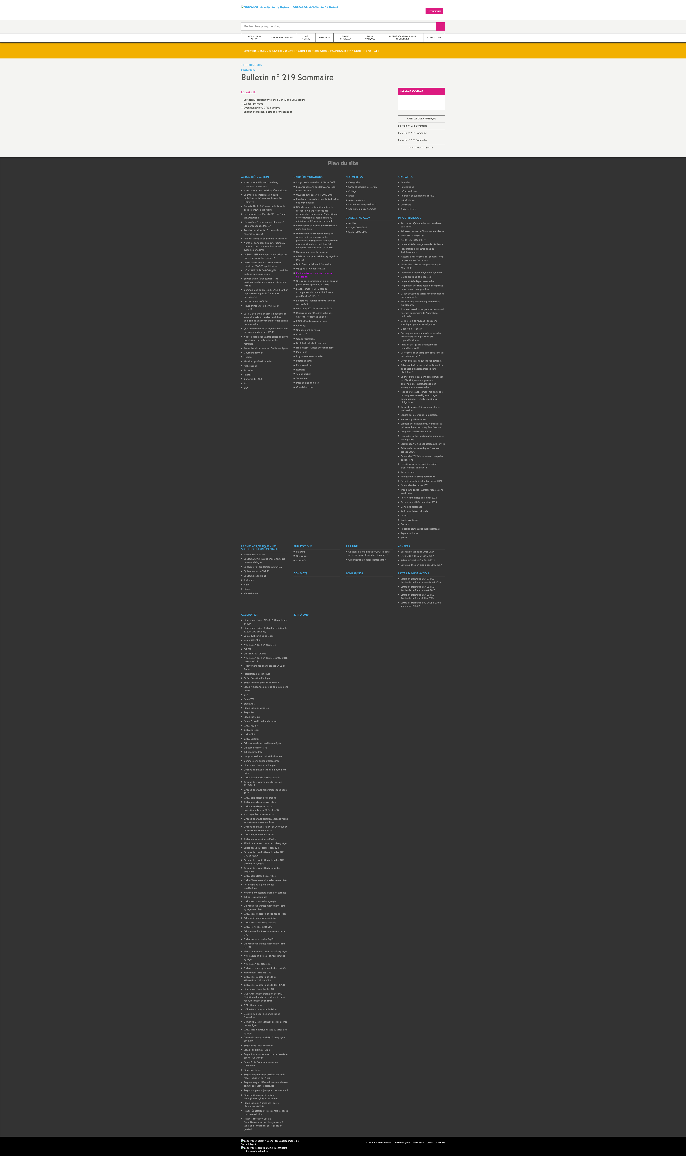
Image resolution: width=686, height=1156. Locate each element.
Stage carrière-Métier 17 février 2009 (315, 182)
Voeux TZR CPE (252, 640)
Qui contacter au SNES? (256, 571)
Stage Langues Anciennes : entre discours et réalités (261, 1104)
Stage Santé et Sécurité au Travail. (261, 682)
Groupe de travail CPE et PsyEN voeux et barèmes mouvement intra (265, 828)
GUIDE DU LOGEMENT (413, 240)
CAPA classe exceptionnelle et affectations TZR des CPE (260, 978)
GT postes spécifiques (255, 897)
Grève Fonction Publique (257, 678)
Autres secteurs (356, 200)
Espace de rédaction (257, 1151)
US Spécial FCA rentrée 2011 (311, 269)
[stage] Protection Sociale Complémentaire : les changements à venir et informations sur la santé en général (263, 1124)
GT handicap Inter (253, 752)
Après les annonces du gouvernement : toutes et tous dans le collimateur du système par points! (264, 246)
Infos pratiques (409, 191)
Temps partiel (303, 374)
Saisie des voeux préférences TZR (261, 848)
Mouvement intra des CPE (257, 973)
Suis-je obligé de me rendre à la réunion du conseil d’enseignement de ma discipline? (422, 369)
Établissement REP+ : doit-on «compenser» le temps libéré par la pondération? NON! (314, 292)
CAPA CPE (249, 734)
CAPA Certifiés (251, 739)
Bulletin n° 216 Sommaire (412, 126)
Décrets (405, 524)
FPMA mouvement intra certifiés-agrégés (265, 843)
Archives (352, 223)
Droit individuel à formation (311, 343)
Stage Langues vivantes (256, 708)
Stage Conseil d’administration (260, 721)
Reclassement (408, 472)
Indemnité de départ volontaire (417, 281)
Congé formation (305, 339)
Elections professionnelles (258, 361)
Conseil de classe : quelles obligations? (421, 361)
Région (248, 357)
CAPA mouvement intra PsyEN (260, 839)
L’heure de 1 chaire (411, 329)
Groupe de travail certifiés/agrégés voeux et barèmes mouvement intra (266, 820)
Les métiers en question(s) (362, 204)
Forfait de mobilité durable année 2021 (421, 481)
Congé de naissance (411, 507)
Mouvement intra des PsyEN (259, 989)
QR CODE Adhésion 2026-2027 (417, 556)
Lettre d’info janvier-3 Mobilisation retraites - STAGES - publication (263, 264)
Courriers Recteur (253, 353)
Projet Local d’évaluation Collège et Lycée (266, 348)
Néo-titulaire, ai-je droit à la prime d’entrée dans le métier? (419, 466)
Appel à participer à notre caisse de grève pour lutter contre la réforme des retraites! (266, 340)
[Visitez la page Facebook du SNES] (358, 1142)
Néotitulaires (408, 200)
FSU (246, 383)
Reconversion (303, 365)
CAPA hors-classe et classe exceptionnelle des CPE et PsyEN (261, 808)
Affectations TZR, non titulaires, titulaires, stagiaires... (261, 184)
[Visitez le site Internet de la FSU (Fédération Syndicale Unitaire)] (264, 1148)
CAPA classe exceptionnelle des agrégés (265, 914)
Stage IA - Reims (252, 1070)
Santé (404, 537)
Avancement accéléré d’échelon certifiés (265, 893)
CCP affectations (253, 1005)
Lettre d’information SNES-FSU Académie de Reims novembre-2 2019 (421, 580)
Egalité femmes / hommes (362, 209)
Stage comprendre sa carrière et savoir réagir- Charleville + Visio (264, 1076)
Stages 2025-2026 (357, 232)
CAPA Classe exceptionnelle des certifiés (265, 880)
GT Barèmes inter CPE (255, 748)
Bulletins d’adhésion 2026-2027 (417, 552)
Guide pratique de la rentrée (416, 277)
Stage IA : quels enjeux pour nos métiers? (266, 1090)
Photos (248, 375)
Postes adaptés (304, 361)
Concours (406, 205)
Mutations (301, 352)
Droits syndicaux (410, 520)
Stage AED (249, 704)
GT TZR (248, 649)
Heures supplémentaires (413, 419)
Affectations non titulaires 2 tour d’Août (265, 190)
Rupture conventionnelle (309, 356)
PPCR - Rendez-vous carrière (311, 321)
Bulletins (300, 552)
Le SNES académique (255, 576)
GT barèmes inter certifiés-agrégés (262, 743)
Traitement (302, 378)
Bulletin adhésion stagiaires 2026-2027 (421, 565)
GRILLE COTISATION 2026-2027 (418, 560)
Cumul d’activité (304, 387)
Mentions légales (402, 1142)
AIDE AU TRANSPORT (412, 235)
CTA (246, 695)
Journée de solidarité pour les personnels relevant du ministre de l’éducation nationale (423, 313)
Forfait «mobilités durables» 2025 (419, 502)
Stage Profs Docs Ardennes (258, 1045)
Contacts (440, 1142)
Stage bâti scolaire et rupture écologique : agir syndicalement (261, 1097)
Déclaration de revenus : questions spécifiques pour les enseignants (419, 322)
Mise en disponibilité (307, 383)
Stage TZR (249, 699)
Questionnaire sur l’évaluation (312, 252)
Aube (246, 584)
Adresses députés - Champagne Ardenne (422, 231)
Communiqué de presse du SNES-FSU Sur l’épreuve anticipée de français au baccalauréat (266, 293)
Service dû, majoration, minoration (419, 415)
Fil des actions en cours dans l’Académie (265, 238)
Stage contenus (252, 717)
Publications (407, 187)
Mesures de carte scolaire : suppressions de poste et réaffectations (422, 258)
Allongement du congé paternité (418, 476)
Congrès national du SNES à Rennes (263, 756)
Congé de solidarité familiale (416, 431)
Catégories (354, 182)
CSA (246, 388)
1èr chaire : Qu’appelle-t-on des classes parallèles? (422, 225)
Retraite (300, 370)
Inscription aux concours (257, 674)
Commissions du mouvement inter (262, 761)
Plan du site (418, 1142)
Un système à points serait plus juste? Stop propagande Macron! (264, 224)
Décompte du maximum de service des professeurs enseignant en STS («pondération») (421, 337)
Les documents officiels (256, 301)
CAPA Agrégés (251, 730)
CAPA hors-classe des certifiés (260, 802)
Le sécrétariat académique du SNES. (263, 567)
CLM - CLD (301, 334)
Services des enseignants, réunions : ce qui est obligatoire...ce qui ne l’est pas (421, 425)
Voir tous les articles (421, 147)
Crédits (430, 1142)
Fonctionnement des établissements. (420, 529)
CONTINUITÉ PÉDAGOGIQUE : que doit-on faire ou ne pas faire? (266, 272)
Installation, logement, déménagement (421, 272)
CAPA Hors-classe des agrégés (260, 901)
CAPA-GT (301, 326)
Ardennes (249, 580)
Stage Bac (249, 712)
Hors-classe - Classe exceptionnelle (315, 348)
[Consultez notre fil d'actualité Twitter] (362, 1142)
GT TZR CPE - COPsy (255, 654)
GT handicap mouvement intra (260, 918)
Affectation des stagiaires (258, 964)
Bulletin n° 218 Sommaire (412, 133)
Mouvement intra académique (259, 765)
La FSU (404, 515)
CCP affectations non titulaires (260, 1009)
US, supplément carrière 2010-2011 (315, 195)
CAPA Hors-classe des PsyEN (259, 939)
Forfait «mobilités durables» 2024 (419, 498)
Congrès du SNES (253, 379)
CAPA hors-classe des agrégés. (260, 798)
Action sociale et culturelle (414, 511)
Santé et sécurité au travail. (362, 187)
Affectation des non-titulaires (260, 645)
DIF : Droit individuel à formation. (314, 264)
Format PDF (248, 92)
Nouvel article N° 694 (255, 554)
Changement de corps (308, 330)
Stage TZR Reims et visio (257, 1050)
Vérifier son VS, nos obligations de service (423, 444)
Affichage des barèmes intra (259, 814)
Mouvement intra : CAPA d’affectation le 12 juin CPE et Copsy (265, 630)
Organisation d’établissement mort (367, 560)
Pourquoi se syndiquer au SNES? (418, 196)
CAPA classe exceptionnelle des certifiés (265, 968)
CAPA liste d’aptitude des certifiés (262, 777)
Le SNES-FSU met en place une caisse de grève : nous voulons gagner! (265, 256)
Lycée (351, 196)
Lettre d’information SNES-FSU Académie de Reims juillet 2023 (417, 596)
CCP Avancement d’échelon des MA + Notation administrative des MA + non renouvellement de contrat (264, 997)
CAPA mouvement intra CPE (259, 834)
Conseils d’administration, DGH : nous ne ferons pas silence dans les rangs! (369, 553)
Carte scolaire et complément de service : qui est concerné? (422, 354)
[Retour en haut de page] (13, 1142)
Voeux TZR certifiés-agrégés (258, 636)
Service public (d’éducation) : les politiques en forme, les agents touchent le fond (265, 282)
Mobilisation (250, 366)
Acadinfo (301, 560)
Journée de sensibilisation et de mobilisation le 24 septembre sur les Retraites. (263, 198)
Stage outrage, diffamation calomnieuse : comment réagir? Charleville (266, 1084)
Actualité (248, 370)
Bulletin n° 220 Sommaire (412, 140)
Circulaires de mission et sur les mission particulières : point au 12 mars (317, 282)
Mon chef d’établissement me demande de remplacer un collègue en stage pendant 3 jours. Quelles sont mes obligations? (422, 397)
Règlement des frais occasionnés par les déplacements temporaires (422, 287)
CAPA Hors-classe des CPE (258, 927)
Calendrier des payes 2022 (415, 485)
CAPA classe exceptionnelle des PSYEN (264, 985)
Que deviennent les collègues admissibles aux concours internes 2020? (266, 330)
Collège (352, 191)
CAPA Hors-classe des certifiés (260, 922)
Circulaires (301, 556)
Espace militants (409, 533)
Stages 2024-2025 (357, 227)
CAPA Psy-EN (251, 726)
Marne (247, 589)
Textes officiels (408, 209)
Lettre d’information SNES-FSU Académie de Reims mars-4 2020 (418, 588)
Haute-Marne (251, 593)
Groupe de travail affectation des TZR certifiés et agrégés (264, 862)
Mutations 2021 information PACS (314, 308)
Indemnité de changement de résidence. (422, 244)
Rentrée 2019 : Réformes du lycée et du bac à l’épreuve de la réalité (264, 208)
